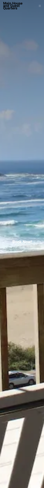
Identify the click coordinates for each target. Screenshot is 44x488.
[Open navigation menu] (40, 6)
